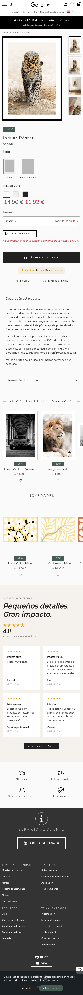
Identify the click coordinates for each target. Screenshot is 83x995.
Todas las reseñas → (41, 746)
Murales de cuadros (12, 870)
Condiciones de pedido (14, 925)
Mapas (5, 895)
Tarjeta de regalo (43, 843)
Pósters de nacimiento (13, 888)
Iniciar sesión (48, 913)
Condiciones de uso (12, 932)
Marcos (5, 882)
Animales (8, 144)
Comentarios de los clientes (56, 876)
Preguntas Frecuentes (53, 925)
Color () (11, 186)
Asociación (47, 882)
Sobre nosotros (49, 870)
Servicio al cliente (51, 919)
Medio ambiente (50, 888)
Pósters (6, 876)
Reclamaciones (49, 944)
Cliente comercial (50, 938)
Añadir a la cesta (44, 257)
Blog (4, 913)
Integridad (7, 938)
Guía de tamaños (21, 233)
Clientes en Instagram (13, 919)
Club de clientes (50, 932)
